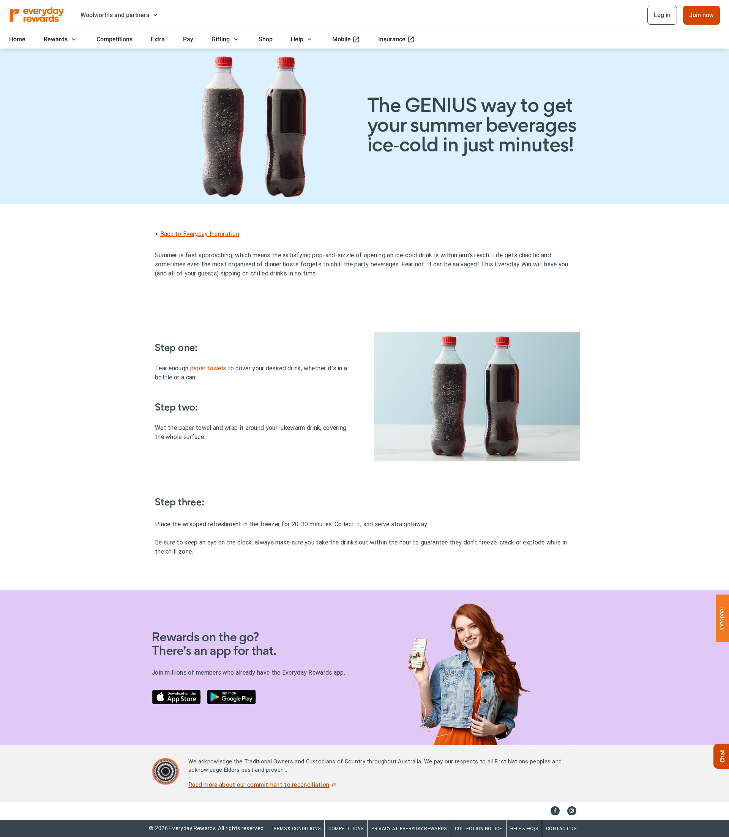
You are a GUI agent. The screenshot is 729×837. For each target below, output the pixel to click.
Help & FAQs (524, 828)
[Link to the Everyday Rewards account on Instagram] (571, 811)
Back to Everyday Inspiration (199, 234)
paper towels (208, 368)
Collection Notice (478, 828)
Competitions (346, 828)
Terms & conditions (295, 828)
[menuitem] (17, 39)
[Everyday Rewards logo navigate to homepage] (37, 15)
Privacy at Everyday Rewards (409, 828)
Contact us (561, 828)
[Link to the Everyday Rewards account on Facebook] (555, 811)
